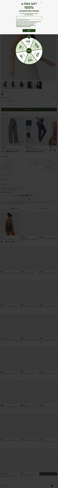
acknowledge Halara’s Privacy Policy (23, 26)
